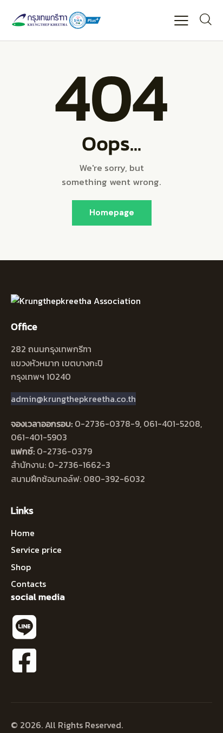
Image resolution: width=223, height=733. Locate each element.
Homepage (111, 212)
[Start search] (205, 19)
